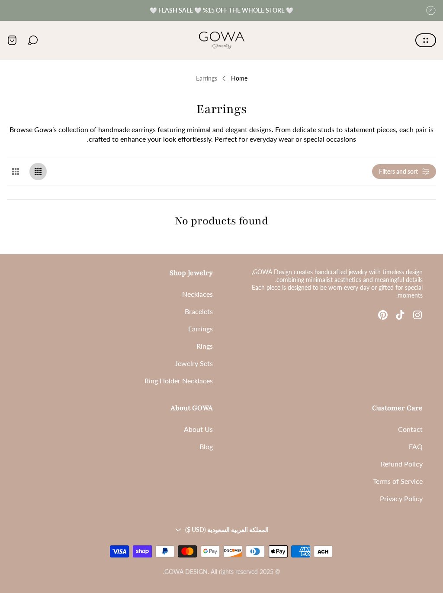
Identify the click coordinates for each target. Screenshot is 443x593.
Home (239, 78)
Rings (204, 346)
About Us (198, 429)
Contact (410, 429)
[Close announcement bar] (431, 10)
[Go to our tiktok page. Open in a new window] (400, 315)
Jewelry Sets (194, 363)
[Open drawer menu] (425, 40)
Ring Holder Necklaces (178, 380)
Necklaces (197, 294)
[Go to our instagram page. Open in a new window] (417, 315)
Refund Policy (402, 464)
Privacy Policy (401, 498)
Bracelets (199, 311)
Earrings (200, 328)
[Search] (32, 40)
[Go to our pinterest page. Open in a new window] (383, 315)
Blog (206, 446)
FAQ (416, 446)
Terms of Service (398, 481)
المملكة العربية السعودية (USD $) (227, 529)
